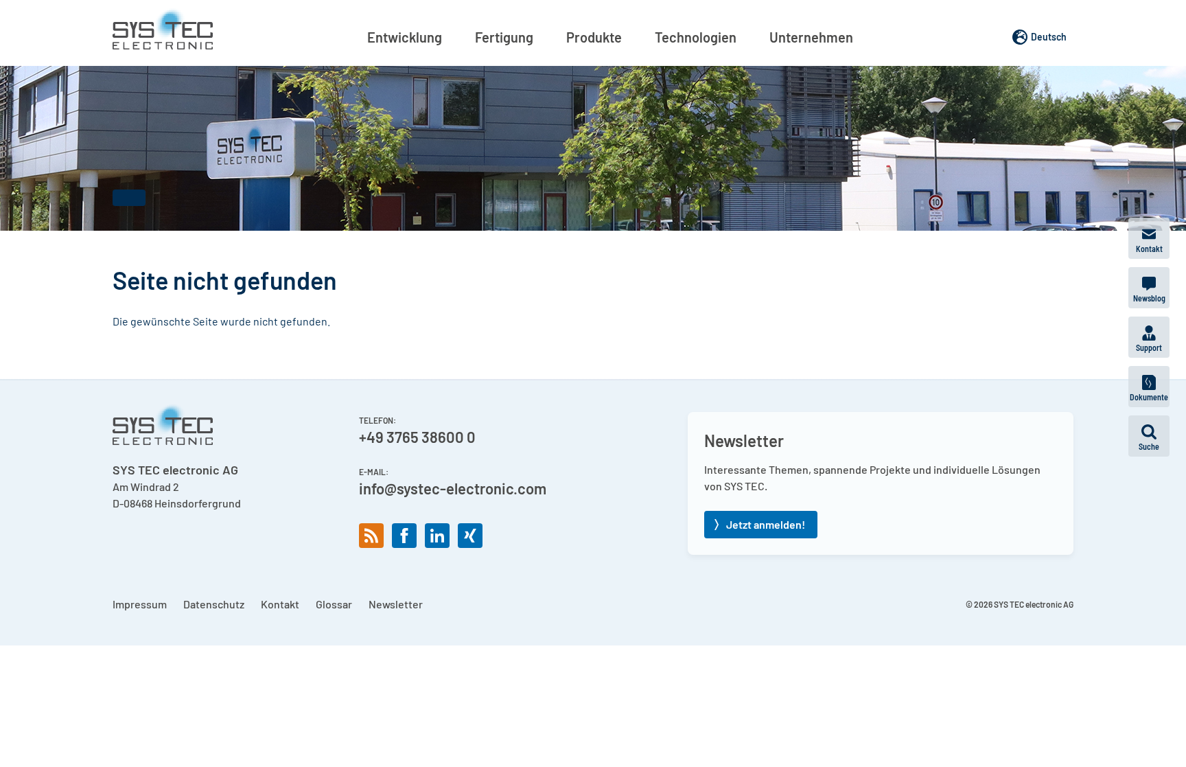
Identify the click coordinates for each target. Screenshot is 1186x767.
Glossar (334, 603)
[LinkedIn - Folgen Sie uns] (437, 535)
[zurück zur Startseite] (163, 28)
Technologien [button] (695, 37)
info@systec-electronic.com (452, 488)
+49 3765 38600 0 (417, 437)
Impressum (140, 603)
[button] (1149, 436)
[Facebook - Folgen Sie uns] (404, 535)
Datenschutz (213, 603)
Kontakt (280, 603)
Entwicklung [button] (404, 37)
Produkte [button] (594, 37)
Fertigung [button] (504, 37)
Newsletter (396, 603)
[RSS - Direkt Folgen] (371, 535)
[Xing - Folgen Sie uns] (470, 535)
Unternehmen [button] (811, 37)
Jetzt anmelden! (765, 524)
